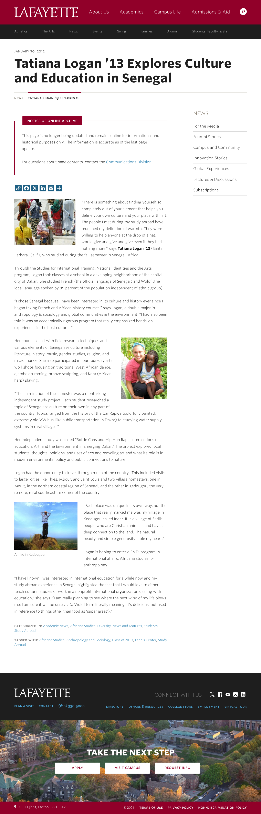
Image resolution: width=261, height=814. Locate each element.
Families (147, 31)
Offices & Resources (145, 706)
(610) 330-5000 (71, 706)
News (73, 31)
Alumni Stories (207, 136)
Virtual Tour (235, 706)
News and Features (127, 626)
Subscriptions (206, 190)
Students (151, 626)
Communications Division (129, 162)
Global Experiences (211, 168)
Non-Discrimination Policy (222, 807)
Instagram (235, 694)
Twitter (212, 694)
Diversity (104, 626)
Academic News (55, 626)
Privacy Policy (180, 807)
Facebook (220, 694)
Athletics (21, 31)
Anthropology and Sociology (88, 640)
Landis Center (145, 640)
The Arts (48, 31)
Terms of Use (151, 807)
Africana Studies (82, 626)
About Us (99, 11)
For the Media (206, 126)
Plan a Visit (24, 706)
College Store (180, 706)
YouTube (227, 694)
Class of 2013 (122, 640)
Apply (77, 767)
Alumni (172, 31)
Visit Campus (127, 767)
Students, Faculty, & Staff (210, 31)
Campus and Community (216, 147)
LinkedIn (243, 694)
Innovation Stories (210, 158)
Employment (208, 706)
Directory (115, 706)
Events (97, 31)
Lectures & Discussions (215, 179)
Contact (46, 706)
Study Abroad (25, 631)
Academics (131, 11)
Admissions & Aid (210, 11)
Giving (121, 31)
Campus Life (167, 11)
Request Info (177, 767)
